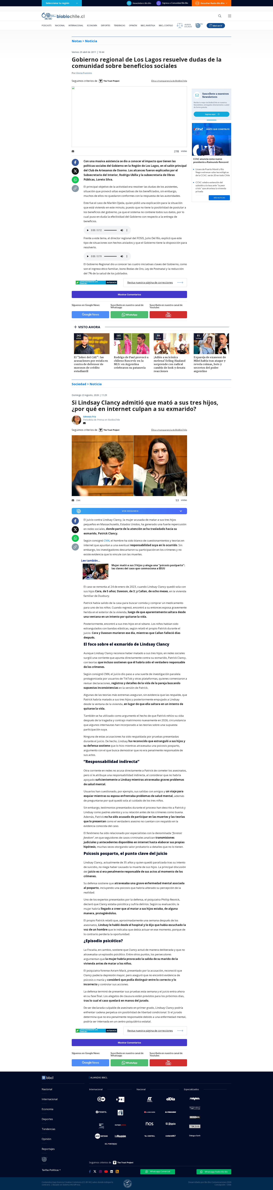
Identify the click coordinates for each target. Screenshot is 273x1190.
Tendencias (119, 25)
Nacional (60, 25)
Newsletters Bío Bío (142, 3)
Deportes (105, 25)
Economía (92, 25)
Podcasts (46, 25)
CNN (106, 540)
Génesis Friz (89, 416)
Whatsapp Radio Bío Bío (216, 1171)
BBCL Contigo (166, 25)
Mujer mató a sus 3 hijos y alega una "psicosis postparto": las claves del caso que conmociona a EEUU (148, 567)
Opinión (133, 25)
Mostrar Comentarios (129, 294)
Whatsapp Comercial (160, 1171)
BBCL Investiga (148, 25)
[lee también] (96, 571)
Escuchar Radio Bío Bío (212, 3)
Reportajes (48, 1149)
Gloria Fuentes (84, 73)
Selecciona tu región (57, 3)
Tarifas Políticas (50, 1169)
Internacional (76, 25)
